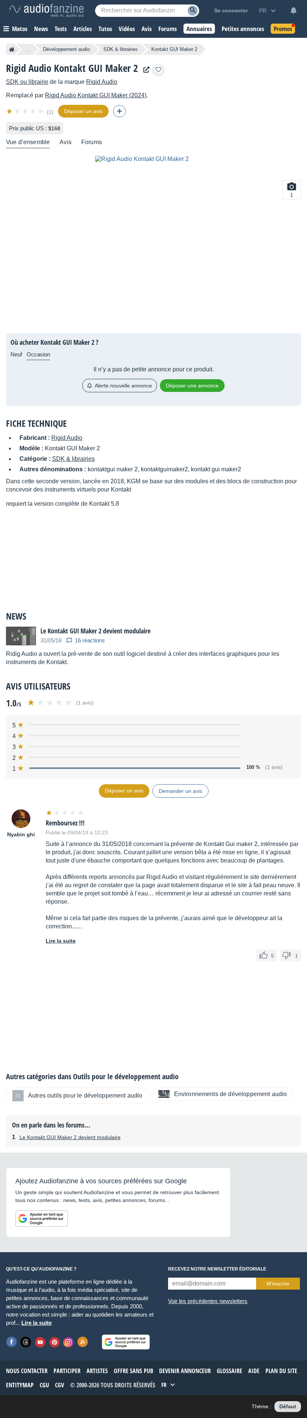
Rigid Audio (101, 82)
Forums (91, 142)
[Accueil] (12, 49)
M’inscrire (278, 1284)
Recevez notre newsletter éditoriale (217, 1269)
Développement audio (66, 49)
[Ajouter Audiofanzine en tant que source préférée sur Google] (41, 1218)
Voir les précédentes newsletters (207, 1301)
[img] (25, 111)
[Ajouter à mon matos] (158, 70)
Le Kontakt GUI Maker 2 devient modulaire (70, 1137)
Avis (66, 142)
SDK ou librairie (27, 82)
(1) (50, 112)
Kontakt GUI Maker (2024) (95, 95)
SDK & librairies (120, 49)
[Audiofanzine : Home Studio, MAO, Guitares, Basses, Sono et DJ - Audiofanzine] (46, 10)
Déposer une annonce (192, 386)
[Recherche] (193, 11)
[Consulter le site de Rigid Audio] (144, 70)
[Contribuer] (119, 111)
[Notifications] (293, 10)
